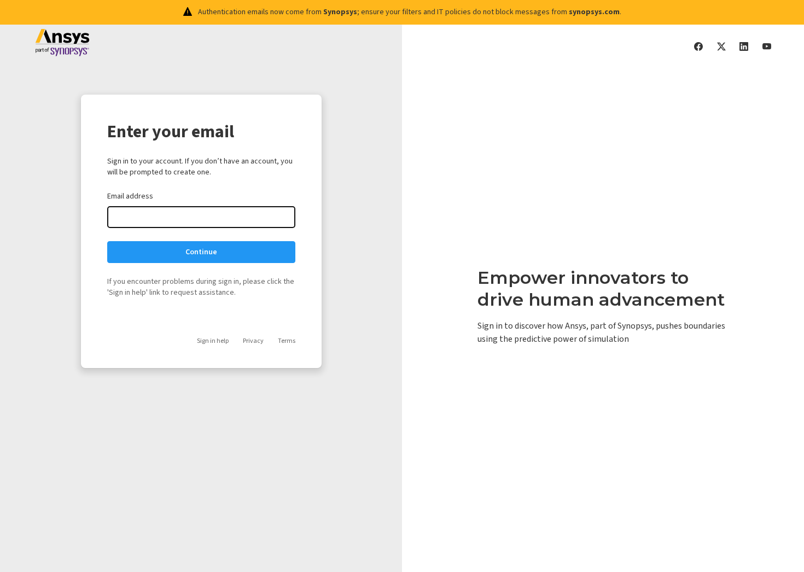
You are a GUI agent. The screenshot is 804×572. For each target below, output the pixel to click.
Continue (201, 252)
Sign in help (213, 341)
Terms (286, 341)
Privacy (253, 341)
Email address (130, 196)
